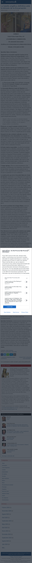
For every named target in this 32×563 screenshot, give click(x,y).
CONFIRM (10, 306)
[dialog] (16, 281)
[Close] (28, 250)
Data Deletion (7, 312)
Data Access (16, 312)
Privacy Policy (24, 312)
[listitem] (16, 278)
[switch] (26, 282)
